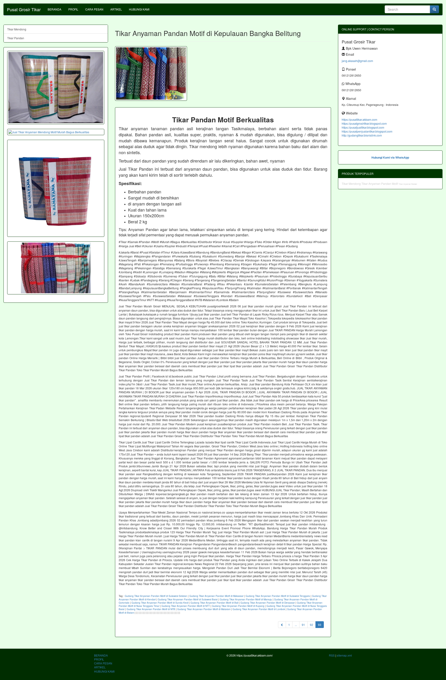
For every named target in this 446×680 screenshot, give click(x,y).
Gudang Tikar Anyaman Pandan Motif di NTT (185, 606)
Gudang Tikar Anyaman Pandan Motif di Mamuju (246, 599)
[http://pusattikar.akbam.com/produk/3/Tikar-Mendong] (55, 87)
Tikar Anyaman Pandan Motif (380, 183)
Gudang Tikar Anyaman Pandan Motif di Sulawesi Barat (188, 599)
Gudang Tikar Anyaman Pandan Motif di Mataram (203, 609)
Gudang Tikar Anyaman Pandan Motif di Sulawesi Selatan (156, 596)
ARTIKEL (116, 9)
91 (303, 625)
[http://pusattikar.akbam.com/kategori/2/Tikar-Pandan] (55, 267)
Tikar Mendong (16, 29)
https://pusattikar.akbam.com (359, 119)
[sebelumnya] (282, 624)
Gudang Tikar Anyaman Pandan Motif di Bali (214, 602)
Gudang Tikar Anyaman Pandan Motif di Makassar (216, 596)
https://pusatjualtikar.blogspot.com (363, 127)
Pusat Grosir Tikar (24, 9)
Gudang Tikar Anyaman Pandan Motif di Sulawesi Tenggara (278, 596)
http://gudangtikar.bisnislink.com (362, 135)
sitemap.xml (344, 655)
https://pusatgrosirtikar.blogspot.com (364, 123)
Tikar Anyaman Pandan (408, 184)
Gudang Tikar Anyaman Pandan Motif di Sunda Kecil (159, 602)
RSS (332, 655)
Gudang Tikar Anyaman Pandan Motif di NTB (151, 609)
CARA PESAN (94, 9)
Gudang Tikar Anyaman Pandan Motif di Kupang (238, 606)
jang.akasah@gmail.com (357, 61)
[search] (434, 9)
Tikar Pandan (15, 38)
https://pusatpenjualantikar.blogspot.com (367, 131)
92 (311, 625)
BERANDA (54, 9)
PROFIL (73, 9)
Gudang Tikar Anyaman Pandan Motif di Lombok (259, 609)
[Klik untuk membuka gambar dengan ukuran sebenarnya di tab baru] (151, 73)
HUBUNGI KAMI (139, 9)
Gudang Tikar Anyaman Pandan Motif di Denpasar (267, 602)
